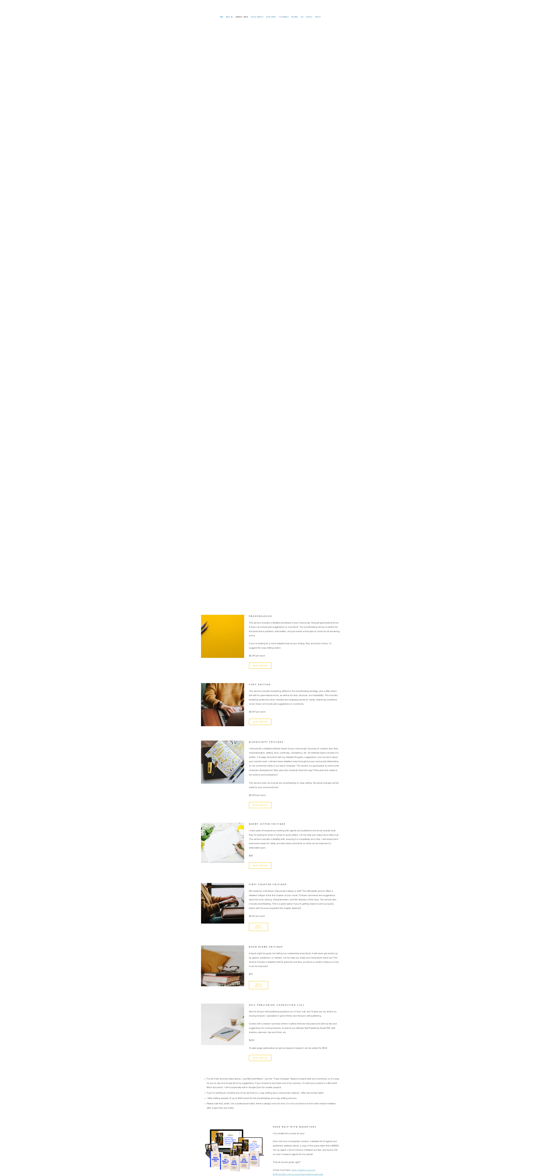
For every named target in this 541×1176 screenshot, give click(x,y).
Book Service (260, 666)
